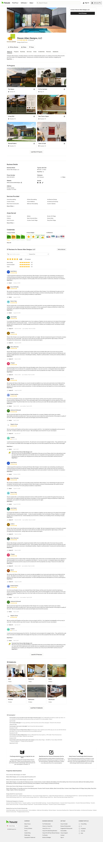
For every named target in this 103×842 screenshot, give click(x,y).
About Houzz (27, 824)
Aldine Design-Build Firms (12, 795)
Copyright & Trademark (29, 837)
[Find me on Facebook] (37, 182)
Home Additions (32, 810)
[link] (9, 242)
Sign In (62, 837)
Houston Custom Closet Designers (57, 804)
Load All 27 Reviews (36, 654)
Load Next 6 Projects (36, 152)
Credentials (41, 51)
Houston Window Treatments (26, 804)
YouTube (83, 831)
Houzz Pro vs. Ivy (46, 828)
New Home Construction (22, 810)
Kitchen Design (52, 810)
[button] (36, 237)
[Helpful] (7, 283)
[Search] (37, 2)
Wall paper (18, 722)
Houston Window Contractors (41, 804)
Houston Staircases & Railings (83, 803)
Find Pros (15, 3)
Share (24, 47)
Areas (34, 51)
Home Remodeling (10, 810)
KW (8, 272)
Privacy (26, 828)
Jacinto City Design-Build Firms (85, 795)
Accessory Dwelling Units (63, 810)
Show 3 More (10, 206)
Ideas (31, 3)
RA (8, 395)
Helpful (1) (11, 328)
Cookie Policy (27, 833)
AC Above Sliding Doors (21, 734)
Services (29, 51)
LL (8, 333)
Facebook (83, 828)
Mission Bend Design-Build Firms (14, 797)
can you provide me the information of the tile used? (28, 717)
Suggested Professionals (66, 828)
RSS (82, 833)
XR (8, 363)
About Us (9, 51)
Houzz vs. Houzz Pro (47, 826)
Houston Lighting (26, 803)
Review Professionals (66, 826)
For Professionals (46, 824)
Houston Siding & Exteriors (53, 803)
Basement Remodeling (74, 810)
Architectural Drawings (86, 810)
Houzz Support (64, 833)
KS (8, 379)
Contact (62, 835)
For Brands (45, 835)
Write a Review (61, 249)
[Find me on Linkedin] (40, 182)
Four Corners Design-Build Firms (40, 795)
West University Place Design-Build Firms (63, 797)
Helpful (10, 282)
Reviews (48, 51)
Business (22, 51)
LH (8, 317)
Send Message (83, 13)
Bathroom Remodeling (42, 810)
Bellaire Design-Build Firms (25, 795)
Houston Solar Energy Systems (67, 803)
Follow (63, 177)
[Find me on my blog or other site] (42, 182)
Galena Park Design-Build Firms (56, 795)
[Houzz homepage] (6, 2)
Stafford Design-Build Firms (46, 797)
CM (8, 410)
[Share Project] (34, 89)
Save (32, 47)
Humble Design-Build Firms (71, 795)
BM (8, 287)
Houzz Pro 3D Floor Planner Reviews (51, 833)
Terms (25, 830)
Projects (16, 51)
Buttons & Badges (46, 837)
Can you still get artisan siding (23, 729)
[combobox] (58, 2)
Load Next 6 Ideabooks (36, 708)
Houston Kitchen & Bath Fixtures (14, 803)
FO (8, 438)
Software (24, 3)
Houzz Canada (64, 824)
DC (8, 302)
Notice (30, 828)
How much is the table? (21, 726)
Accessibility (64, 830)
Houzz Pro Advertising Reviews (49, 830)
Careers (26, 826)
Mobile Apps (27, 835)
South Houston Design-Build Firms (31, 797)
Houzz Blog (83, 824)
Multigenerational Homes (23, 811)
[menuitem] (15, 3)
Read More (9, 59)
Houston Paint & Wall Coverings (38, 803)
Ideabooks (55, 51)
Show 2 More (10, 223)
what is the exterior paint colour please (25, 739)
